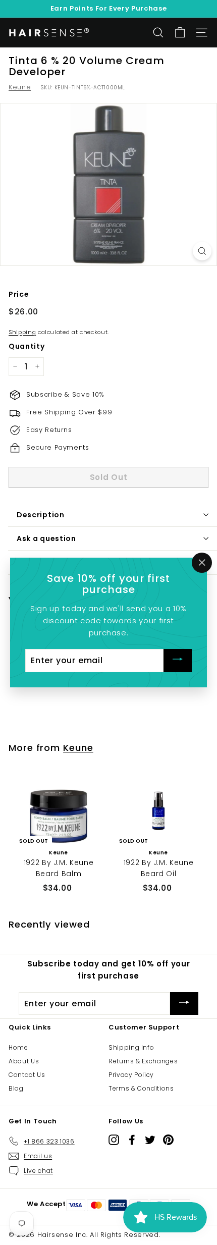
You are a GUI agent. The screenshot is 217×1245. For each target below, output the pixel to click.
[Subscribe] (178, 660)
